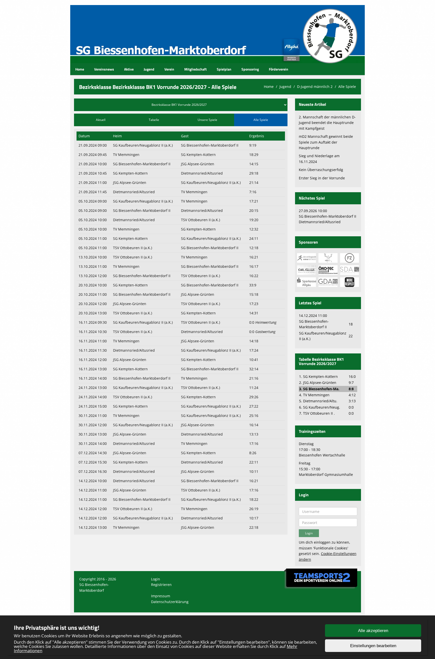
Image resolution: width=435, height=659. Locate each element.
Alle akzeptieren (373, 630)
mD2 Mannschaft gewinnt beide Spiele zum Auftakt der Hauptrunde (326, 142)
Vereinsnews (104, 69)
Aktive (129, 69)
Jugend (149, 69)
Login (155, 579)
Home (79, 69)
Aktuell (100, 120)
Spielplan (224, 69)
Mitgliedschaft (195, 69)
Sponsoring (250, 69)
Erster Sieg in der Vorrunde (322, 178)
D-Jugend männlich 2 (315, 86)
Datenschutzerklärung (170, 601)
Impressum (160, 596)
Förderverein (278, 69)
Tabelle (154, 120)
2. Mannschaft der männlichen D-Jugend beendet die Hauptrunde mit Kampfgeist (327, 123)
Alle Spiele (347, 86)
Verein (169, 69)
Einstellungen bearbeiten (373, 645)
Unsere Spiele (207, 120)
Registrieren (161, 584)
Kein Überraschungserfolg (321, 169)
